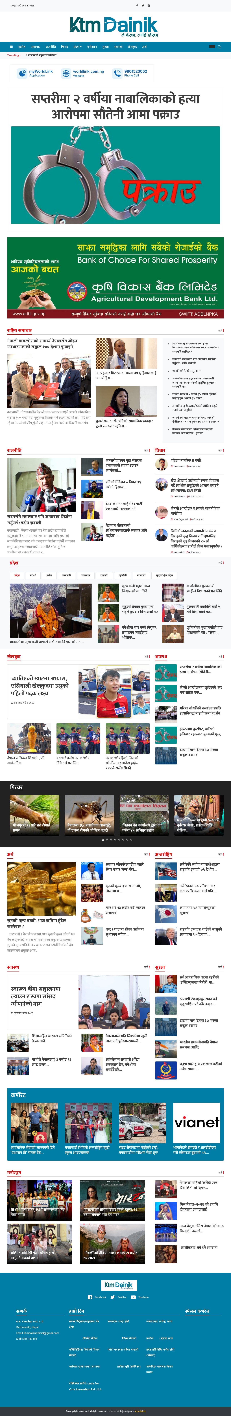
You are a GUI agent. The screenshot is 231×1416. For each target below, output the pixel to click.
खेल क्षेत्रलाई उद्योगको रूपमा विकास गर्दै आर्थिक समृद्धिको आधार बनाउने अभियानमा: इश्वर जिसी (195, 486)
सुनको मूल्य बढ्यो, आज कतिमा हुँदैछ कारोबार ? (36, 924)
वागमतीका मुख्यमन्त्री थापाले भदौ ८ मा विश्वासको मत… (47, 642)
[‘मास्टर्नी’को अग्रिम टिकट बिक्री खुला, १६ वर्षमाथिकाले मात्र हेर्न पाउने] (112, 1200)
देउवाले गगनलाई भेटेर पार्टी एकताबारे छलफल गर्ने (124, 506)
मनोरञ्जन (92, 46)
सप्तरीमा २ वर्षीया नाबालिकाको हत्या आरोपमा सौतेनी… (201, 669)
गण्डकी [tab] (104, 575)
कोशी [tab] (33, 575)
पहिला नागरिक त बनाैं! (186, 461)
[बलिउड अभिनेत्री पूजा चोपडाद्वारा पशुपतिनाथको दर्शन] (39, 1243)
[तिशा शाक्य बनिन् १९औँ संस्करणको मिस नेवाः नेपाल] (39, 1200)
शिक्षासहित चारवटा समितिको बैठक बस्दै (52, 1038)
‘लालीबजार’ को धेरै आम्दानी (198, 1248)
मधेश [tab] (49, 575)
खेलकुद (132, 46)
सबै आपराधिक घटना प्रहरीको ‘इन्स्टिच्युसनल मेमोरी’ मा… (199, 980)
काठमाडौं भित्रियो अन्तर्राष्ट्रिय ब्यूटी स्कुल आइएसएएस (87, 1150)
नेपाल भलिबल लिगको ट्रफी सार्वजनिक (26, 760)
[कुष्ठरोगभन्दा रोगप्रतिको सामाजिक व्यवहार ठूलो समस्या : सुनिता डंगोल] (126, 401)
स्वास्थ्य (118, 46)
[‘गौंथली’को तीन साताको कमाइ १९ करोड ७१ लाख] (112, 1243)
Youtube (143, 1297)
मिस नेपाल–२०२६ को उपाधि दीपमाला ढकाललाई (199, 1207)
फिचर (64, 46)
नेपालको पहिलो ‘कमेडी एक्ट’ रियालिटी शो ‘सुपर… (199, 1185)
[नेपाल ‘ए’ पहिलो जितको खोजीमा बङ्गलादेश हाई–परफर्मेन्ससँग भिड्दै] (128, 738)
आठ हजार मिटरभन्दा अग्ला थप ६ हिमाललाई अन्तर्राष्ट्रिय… (126, 375)
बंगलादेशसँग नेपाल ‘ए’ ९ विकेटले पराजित (73, 760)
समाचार (35, 46)
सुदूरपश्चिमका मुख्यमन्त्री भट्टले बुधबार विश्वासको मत (140, 609)
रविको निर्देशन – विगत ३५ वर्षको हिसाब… (123, 484)
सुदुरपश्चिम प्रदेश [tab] (164, 575)
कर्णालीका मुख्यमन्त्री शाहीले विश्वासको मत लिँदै (204, 588)
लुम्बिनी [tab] (123, 575)
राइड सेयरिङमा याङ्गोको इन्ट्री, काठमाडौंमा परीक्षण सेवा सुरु (138, 1150)
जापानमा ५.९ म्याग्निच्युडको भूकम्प (197, 910)
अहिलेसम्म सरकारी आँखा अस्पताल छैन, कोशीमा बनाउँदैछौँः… (123, 1065)
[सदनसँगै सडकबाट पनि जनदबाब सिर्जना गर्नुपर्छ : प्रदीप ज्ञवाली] (41, 485)
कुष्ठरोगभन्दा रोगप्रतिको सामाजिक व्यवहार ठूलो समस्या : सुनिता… (124, 423)
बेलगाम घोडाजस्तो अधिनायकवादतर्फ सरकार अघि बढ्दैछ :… (126, 530)
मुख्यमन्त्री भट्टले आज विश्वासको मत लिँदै (136, 588)
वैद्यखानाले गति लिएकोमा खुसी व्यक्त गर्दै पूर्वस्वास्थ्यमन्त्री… (126, 1038)
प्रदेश (76, 46)
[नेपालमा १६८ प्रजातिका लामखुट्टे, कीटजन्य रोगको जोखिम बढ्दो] (89, 815)
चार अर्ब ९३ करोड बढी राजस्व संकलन (125, 910)
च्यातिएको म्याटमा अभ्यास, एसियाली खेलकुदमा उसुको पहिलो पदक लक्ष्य (40, 686)
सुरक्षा (105, 46)
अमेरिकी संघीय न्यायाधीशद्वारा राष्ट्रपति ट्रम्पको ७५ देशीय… (200, 867)
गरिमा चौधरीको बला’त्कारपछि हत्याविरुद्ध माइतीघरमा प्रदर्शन (200, 710)
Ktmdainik (140, 1411)
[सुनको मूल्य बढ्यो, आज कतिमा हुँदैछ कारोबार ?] (41, 888)
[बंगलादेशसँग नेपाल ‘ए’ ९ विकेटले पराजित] (78, 738)
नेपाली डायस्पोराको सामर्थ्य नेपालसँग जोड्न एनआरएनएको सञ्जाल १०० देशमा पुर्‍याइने (42, 344)
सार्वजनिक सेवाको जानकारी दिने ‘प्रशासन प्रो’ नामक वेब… (33, 1150)
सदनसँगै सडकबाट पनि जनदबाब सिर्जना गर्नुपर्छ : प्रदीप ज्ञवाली (39, 520)
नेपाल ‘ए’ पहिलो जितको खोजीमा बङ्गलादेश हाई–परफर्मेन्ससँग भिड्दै (122, 763)
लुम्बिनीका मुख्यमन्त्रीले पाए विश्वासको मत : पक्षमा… (205, 630)
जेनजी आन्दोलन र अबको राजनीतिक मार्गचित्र (195, 511)
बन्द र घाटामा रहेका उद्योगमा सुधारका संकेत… (125, 932)
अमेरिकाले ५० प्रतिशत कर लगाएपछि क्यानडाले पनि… (198, 888)
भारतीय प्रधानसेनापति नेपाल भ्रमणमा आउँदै (199, 1044)
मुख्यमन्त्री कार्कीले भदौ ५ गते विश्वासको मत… (203, 609)
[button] (212, 46)
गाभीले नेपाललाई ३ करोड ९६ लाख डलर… (51, 1062)
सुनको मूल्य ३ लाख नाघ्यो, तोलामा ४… (123, 888)
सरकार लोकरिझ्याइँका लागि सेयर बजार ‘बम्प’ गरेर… (125, 867)
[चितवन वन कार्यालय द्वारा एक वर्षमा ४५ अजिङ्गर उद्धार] (144, 815)
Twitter (122, 1297)
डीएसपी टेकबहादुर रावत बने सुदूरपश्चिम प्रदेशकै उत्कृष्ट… (198, 1001)
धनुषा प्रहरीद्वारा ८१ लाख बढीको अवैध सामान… (201, 1066)
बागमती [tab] (66, 575)
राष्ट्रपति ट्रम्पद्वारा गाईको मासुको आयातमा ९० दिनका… (201, 932)
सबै (220, 330)
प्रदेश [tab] (17, 575)
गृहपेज (21, 46)
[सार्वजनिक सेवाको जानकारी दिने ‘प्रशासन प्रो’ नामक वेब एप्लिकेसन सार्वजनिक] (34, 1123)
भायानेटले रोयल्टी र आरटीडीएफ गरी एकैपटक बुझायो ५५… (194, 1150)
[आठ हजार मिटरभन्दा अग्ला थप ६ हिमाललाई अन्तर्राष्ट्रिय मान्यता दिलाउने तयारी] (126, 353)
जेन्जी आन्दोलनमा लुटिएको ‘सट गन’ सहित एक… (201, 690)
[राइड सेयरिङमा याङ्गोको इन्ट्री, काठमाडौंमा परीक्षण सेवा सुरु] (142, 1123)
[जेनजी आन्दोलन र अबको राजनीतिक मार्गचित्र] (163, 512)
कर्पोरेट (18, 1095)
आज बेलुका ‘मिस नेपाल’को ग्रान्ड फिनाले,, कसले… (202, 1228)
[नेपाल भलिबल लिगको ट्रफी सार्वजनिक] (29, 738)
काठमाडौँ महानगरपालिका (42, 55)
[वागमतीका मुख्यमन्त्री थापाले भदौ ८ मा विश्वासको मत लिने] (51, 610)
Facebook (100, 1297)
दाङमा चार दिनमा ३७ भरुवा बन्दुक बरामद (199, 752)
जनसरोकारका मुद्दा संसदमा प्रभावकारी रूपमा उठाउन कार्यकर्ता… (124, 466)
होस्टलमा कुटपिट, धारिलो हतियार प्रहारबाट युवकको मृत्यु (200, 731)
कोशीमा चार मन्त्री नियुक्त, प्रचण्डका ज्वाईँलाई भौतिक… (139, 633)
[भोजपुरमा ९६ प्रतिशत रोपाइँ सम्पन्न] (34, 815)
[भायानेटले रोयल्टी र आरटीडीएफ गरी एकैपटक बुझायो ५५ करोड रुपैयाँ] (196, 1123)
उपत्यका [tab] (85, 575)
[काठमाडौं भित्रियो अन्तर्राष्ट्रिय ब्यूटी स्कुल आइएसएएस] (88, 1123)
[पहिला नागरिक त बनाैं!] (163, 464)
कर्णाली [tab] (141, 575)
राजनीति (51, 46)
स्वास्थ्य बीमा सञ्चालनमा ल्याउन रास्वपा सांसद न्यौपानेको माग (35, 996)
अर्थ (144, 46)
